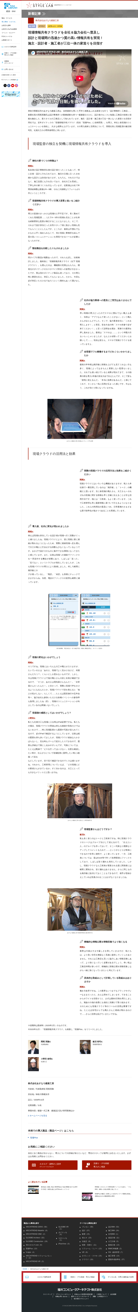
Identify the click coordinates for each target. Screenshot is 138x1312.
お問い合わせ (8, 69)
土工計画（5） (114, 1241)
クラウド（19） (88, 1259)
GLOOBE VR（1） (63, 1228)
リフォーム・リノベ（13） (92, 1248)
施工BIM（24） (114, 1230)
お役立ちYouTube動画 (9, 29)
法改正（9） (87, 1241)
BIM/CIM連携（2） (115, 1248)
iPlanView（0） (64, 1244)
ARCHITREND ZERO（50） (37, 1227)
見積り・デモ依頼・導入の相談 (82, 1277)
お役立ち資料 (6, 25)
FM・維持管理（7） (116, 1252)
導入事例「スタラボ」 (9, 22)
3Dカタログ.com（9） (34, 1245)
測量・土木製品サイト (100, 1296)
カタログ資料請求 (10, 47)
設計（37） (86, 1230)
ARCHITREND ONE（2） (36, 1234)
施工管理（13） (114, 1256)
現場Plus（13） (32, 1248)
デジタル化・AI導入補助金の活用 (121, 1277)
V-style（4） (30, 1252)
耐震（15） (86, 1234)
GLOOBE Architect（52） (35, 1238)
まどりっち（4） (62, 1233)
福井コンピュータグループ (80, 1296)
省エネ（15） (87, 1238)
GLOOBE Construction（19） (37, 1241)
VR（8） (85, 1252)
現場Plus (34, 1138)
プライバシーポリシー (63, 1294)
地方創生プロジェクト (81, 1299)
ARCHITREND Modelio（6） (37, 1230)
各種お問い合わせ (61, 1296)
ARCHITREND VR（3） (35, 1261)
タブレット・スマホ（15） (92, 1256)
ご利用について (101, 1294)
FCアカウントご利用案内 (9, 79)
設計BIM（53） (114, 1227)
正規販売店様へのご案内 (9, 75)
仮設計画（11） (114, 1238)
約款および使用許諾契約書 (83, 1294)
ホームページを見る (38, 1116)
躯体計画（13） (114, 1245)
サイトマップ (47, 1294)
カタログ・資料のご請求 (50, 1165)
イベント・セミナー (8, 33)
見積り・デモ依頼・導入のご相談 (11, 54)
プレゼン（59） (88, 1227)
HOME (25, 1269)
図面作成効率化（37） (117, 1259)
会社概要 (113, 1294)
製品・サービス (7, 18)
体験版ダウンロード (8, 62)
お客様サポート (7, 40)
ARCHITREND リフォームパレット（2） (39, 1257)
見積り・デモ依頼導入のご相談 (101, 1165)
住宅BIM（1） (113, 1234)
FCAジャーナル (7, 36)
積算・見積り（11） (89, 1245)
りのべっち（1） (62, 1239)
